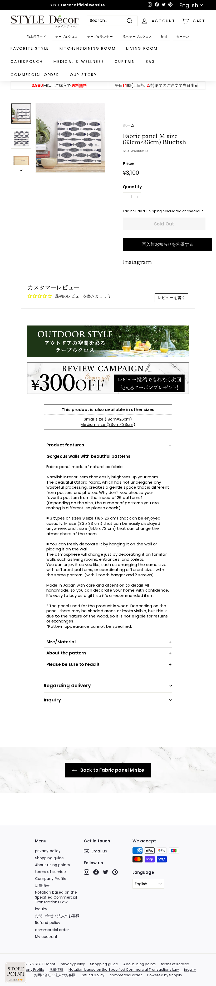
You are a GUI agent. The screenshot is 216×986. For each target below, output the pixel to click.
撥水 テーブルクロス (137, 36)
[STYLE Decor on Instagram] (86, 872)
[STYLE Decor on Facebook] (96, 872)
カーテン (182, 36)
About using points (52, 864)
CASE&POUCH (27, 61)
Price (128, 164)
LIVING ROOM (142, 48)
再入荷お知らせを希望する (167, 244)
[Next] (21, 169)
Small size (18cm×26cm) (108, 419)
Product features (65, 445)
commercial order (35, 74)
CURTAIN (125, 61)
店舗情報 (42, 885)
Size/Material (61, 642)
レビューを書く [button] (171, 297)
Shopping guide (49, 858)
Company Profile (50, 878)
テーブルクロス (66, 36)
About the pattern (66, 653)
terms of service (50, 871)
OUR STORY (83, 74)
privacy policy (48, 850)
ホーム (129, 125)
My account (46, 936)
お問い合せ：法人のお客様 (57, 915)
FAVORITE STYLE (30, 48)
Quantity (132, 187)
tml (163, 36)
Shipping (154, 211)
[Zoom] (70, 137)
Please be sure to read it (73, 664)
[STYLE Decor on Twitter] (105, 872)
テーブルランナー (100, 36)
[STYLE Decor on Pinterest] (115, 872)
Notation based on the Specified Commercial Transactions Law (56, 897)
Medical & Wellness (78, 61)
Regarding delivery (67, 685)
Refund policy (48, 922)
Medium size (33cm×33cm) (108, 424)
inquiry (52, 699)
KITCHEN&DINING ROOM (88, 48)
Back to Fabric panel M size (111, 770)
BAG (150, 61)
